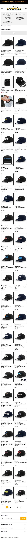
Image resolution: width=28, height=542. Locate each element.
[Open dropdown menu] (25, 524)
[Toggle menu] (2, 8)
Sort (14, 33)
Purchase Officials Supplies (13, 537)
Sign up (23, 518)
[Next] (21, 507)
